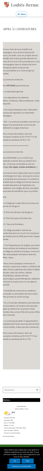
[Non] (40, 459)
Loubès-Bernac (25, 4)
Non (27, 461)
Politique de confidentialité (21, 466)
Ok (15, 461)
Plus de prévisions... (9, 435)
